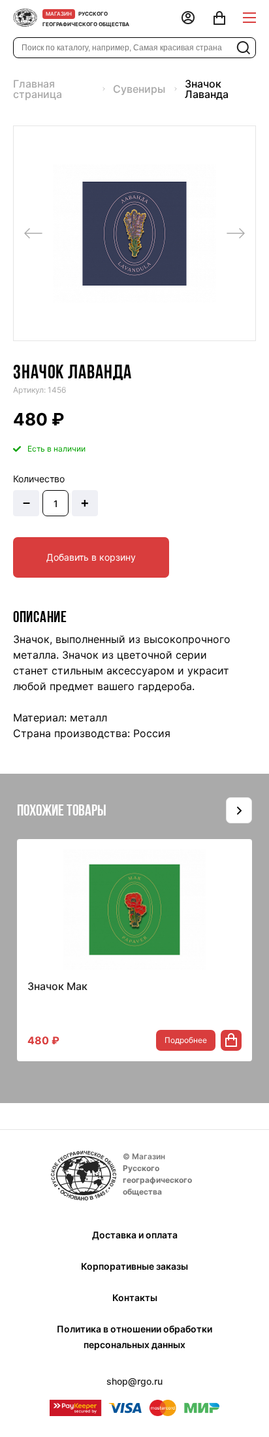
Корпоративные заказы (134, 1266)
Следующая (235, 233)
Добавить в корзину (91, 557)
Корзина (219, 19)
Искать (243, 48)
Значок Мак (57, 986)
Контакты (134, 1297)
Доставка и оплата (135, 1234)
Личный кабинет (188, 19)
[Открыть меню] (249, 18)
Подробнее (186, 1040)
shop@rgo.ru (134, 1381)
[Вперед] (239, 810)
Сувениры (139, 89)
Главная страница (37, 88)
